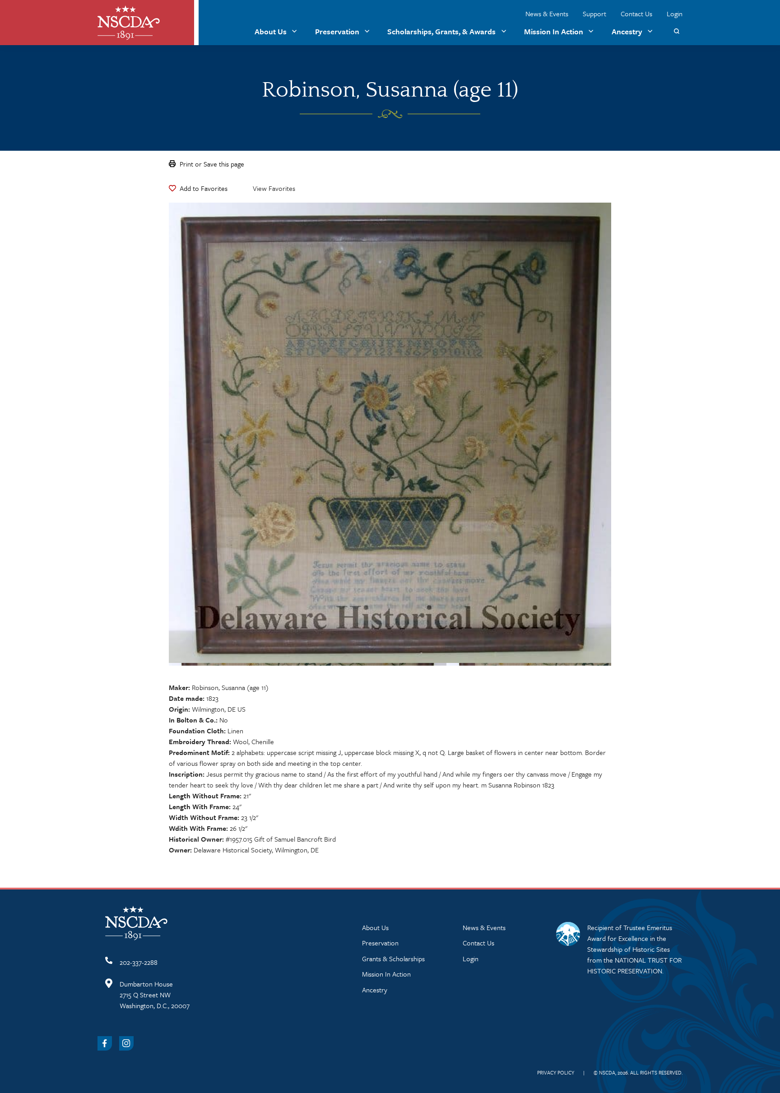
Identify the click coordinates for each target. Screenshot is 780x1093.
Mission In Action (553, 31)
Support (594, 14)
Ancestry (627, 31)
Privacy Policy (555, 1072)
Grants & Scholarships (393, 958)
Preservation (337, 31)
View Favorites (274, 188)
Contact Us (636, 14)
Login (674, 14)
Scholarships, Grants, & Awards (441, 31)
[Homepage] (129, 22)
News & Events (546, 14)
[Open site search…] (676, 31)
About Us (271, 31)
